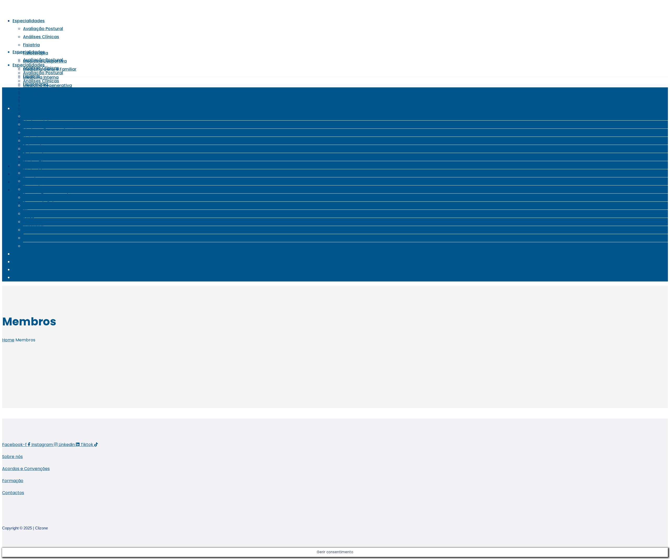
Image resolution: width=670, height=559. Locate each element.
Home (8, 340)
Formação (12, 481)
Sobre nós (12, 457)
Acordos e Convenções (26, 469)
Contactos (13, 493)
